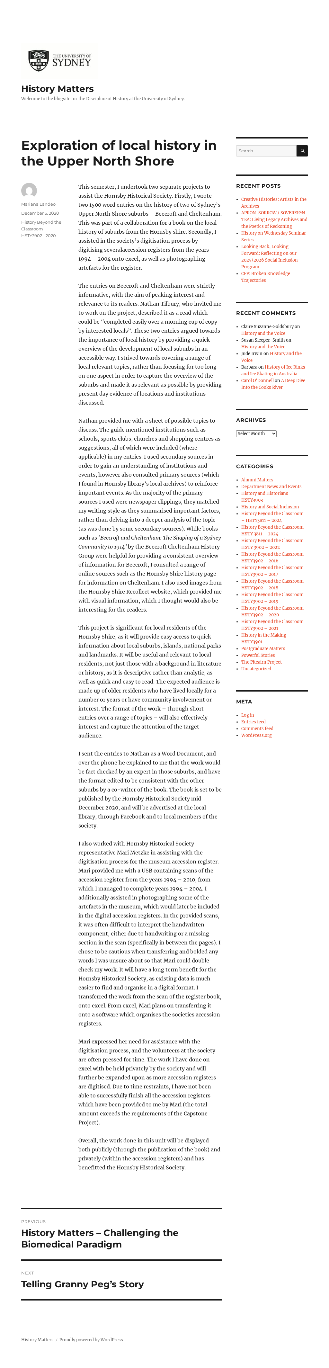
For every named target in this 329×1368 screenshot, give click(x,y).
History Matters (57, 88)
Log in (247, 715)
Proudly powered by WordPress (91, 1340)
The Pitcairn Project (261, 662)
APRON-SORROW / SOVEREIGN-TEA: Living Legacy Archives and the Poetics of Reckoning (274, 219)
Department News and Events (271, 486)
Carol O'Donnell (257, 380)
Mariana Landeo (38, 204)
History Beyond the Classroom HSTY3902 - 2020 (41, 228)
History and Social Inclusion (270, 507)
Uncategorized (256, 669)
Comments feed (257, 728)
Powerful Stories (258, 655)
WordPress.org (256, 735)
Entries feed (253, 722)
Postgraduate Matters (263, 648)
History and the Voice (263, 333)
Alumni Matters (257, 480)
